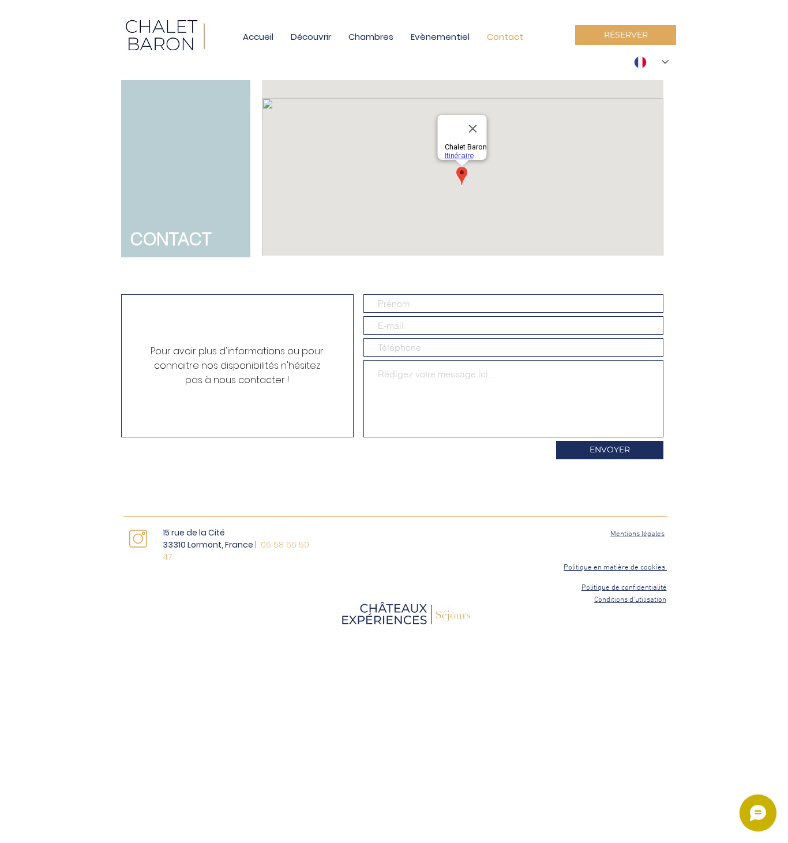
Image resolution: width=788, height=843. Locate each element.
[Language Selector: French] (651, 62)
